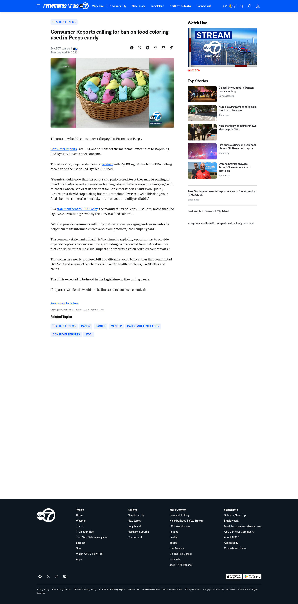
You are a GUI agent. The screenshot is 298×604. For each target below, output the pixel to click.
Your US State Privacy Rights (112, 589)
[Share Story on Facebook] (132, 48)
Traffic (79, 526)
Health (173, 537)
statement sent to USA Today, (77, 209)
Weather (81, 520)
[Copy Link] (171, 48)
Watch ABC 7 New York (89, 553)
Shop (79, 548)
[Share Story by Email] (163, 48)
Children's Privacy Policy (85, 589)
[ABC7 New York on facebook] (40, 576)
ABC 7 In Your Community (239, 531)
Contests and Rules (235, 548)
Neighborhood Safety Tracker (186, 520)
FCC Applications (193, 589)
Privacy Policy (43, 589)
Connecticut (203, 6)
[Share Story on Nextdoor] (155, 48)
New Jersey (138, 6)
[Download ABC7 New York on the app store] (234, 576)
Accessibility (231, 542)
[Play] (222, 47)
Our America (177, 548)
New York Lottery (179, 515)
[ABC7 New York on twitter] (48, 576)
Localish (80, 542)
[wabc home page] (46, 515)
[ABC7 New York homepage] (66, 6)
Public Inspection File (172, 589)
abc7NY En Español (181, 564)
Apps (79, 559)
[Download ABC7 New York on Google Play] (252, 576)
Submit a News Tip (235, 515)
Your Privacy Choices (61, 589)
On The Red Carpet (181, 553)
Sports (173, 542)
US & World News (180, 526)
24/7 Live (98, 6)
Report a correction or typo (64, 303)
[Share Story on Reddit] (148, 48)
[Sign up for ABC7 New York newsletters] (64, 576)
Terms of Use (133, 589)
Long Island (157, 6)
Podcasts (175, 559)
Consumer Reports (64, 149)
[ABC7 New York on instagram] (56, 576)
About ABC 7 (231, 537)
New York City (118, 6)
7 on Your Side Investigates (91, 537)
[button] (38, 5)
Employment (231, 520)
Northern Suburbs (180, 6)
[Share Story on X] (140, 48)
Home (79, 515)
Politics (174, 531)
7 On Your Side (85, 531)
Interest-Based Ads (151, 589)
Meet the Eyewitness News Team (242, 526)
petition (107, 164)
